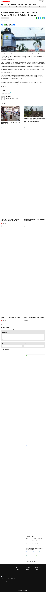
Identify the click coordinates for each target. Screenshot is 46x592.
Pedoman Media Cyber (39, 573)
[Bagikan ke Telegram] (44, 17)
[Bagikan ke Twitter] (40, 17)
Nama (3, 343)
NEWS (17, 567)
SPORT (30, 4)
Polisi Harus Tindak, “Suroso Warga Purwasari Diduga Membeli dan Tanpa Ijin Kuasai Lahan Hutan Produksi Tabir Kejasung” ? (34, 120)
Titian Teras (7, 93)
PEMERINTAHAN (14, 4)
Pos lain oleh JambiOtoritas (12, 98)
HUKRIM (2, 4)
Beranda (2, 8)
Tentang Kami (37, 567)
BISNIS (27, 574)
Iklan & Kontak (37, 571)
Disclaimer (37, 574)
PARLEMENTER (28, 571)
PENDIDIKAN (14, 8)
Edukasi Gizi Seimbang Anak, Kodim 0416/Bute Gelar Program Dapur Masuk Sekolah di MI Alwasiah (35, 548)
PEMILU (27, 573)
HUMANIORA (20, 4)
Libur (3, 93)
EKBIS (26, 4)
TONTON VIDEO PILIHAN (32, 561)
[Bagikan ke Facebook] (38, 17)
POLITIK (7, 4)
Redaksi (34, 4)
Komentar (5, 332)
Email (25, 343)
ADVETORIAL (28, 567)
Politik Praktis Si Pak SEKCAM (32, 538)
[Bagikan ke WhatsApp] (42, 17)
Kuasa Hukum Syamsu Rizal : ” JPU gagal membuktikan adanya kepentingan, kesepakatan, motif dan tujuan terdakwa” (10, 220)
